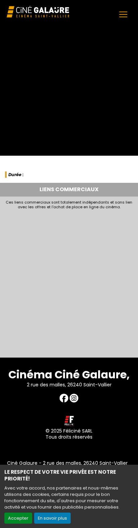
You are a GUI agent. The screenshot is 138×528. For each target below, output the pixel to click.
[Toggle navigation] (123, 14)
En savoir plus (52, 518)
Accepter (18, 518)
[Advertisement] (69, 282)
